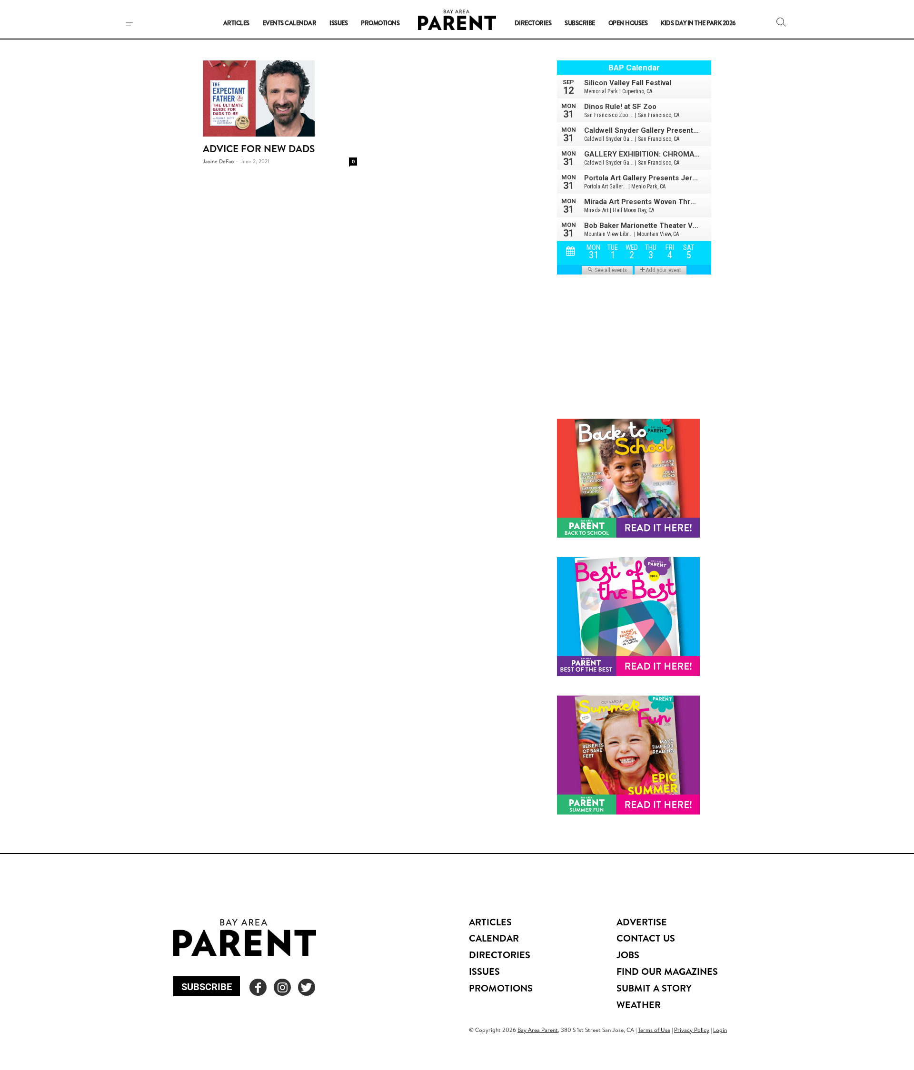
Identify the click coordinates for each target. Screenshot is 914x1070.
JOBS (627, 954)
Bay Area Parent (537, 1030)
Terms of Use (654, 1030)
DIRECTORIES (499, 954)
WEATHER (638, 1004)
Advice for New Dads (259, 149)
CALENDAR (494, 938)
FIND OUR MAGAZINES (667, 971)
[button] (781, 22)
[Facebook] (258, 987)
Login (720, 1030)
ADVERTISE (641, 921)
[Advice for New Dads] (280, 98)
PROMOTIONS (501, 988)
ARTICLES (490, 921)
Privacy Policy (691, 1030)
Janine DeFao (218, 161)
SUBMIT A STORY (654, 988)
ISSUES (484, 971)
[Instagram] (282, 987)
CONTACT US (645, 938)
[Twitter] (306, 987)
